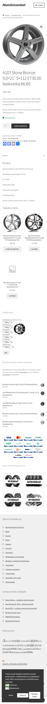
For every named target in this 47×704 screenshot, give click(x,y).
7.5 (12, 641)
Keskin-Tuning (19, 652)
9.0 (29, 141)
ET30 (32, 649)
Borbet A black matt (13, 613)
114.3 (36, 645)
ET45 (9, 652)
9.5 (22, 641)
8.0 (16, 641)
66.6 (9, 645)
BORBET (14, 649)
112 (18, 141)
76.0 (25, 645)
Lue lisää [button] (8, 682)
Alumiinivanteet (14, 5)
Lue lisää (34, 249)
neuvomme (6, 375)
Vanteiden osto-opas (13, 578)
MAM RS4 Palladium (12, 617)
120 (40, 645)
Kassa (7, 540)
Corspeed (23, 649)
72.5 (15, 645)
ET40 (5, 652)
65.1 (4, 645)
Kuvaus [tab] (5, 155)
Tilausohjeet (10, 573)
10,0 (24, 641)
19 (34, 640)
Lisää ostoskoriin (20, 126)
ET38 (39, 649)
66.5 (6, 645)
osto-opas (23, 372)
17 (29, 640)
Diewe (28, 649)
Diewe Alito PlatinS (12, 621)
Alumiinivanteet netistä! (14, 527)
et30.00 (33, 141)
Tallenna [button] (23, 695)
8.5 (18, 640)
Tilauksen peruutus (12, 569)
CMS (19, 649)
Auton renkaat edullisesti (15, 663)
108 (27, 645)
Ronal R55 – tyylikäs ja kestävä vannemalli (21, 608)
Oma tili (8, 548)
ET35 (36, 649)
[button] (41, 27)
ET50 (13, 652)
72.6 (18, 645)
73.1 (22, 645)
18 (31, 640)
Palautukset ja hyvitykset (14, 557)
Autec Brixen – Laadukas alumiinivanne (19, 600)
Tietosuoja (9, 565)
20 (37, 640)
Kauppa (8, 544)
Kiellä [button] (11, 695)
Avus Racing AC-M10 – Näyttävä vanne (19, 604)
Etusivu (7, 15)
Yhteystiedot (10, 582)
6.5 (6, 641)
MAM (24, 652)
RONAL (30, 652)
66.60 (25, 141)
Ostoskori (9, 552)
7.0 (9, 641)
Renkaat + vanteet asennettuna (17, 561)
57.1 (41, 641)
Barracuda (6, 649)
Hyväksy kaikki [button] (34, 695)
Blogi (7, 531)
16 (27, 641)
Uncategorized (16, 15)
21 (20, 141)
